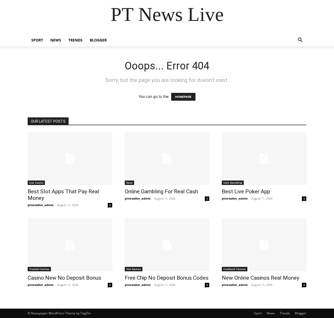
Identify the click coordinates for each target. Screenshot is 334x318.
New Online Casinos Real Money (260, 278)
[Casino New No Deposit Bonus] (70, 244)
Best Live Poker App (246, 191)
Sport (37, 40)
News (55, 40)
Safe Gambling (232, 182)
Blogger (98, 40)
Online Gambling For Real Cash (161, 191)
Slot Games (133, 269)
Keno (129, 182)
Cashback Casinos (234, 269)
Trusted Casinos (39, 269)
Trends (75, 40)
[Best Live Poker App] (264, 158)
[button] (300, 40)
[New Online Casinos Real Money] (264, 244)
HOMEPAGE (183, 97)
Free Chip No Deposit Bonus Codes (166, 278)
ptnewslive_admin (40, 205)
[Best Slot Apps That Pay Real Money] (70, 158)
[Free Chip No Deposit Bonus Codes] (167, 244)
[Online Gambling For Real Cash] (167, 158)
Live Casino (36, 182)
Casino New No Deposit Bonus (64, 278)
